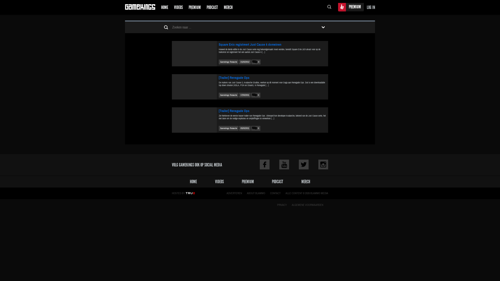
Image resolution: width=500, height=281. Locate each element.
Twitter (304, 164)
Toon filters (323, 27)
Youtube (284, 164)
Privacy (282, 205)
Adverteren (234, 193)
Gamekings (140, 7)
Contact (275, 193)
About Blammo (256, 193)
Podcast (212, 7)
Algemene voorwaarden (307, 205)
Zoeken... (329, 7)
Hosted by (178, 193)
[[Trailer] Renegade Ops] (194, 87)
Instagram (323, 164)
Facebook (265, 164)
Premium (195, 7)
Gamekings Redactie (228, 61)
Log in (371, 7)
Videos (178, 7)
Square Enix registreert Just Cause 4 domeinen (250, 45)
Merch (228, 7)
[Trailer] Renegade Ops (234, 78)
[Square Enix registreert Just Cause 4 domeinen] (194, 53)
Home (164, 7)
